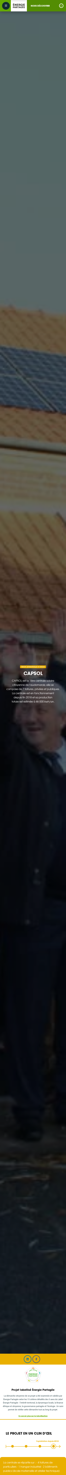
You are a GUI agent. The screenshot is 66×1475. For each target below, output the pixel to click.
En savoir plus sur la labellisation (33, 1416)
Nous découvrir (40, 5)
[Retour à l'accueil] (19, 5)
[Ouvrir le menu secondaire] (6, 6)
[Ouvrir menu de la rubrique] (61, 6)
